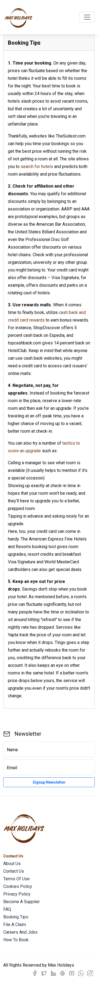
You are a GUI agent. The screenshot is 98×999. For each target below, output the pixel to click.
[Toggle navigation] (87, 17)
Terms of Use (16, 878)
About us (12, 863)
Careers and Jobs (20, 932)
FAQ (7, 909)
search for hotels (37, 166)
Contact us (13, 871)
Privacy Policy (16, 894)
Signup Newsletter (49, 782)
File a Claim (14, 924)
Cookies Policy (17, 886)
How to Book (16, 939)
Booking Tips (15, 916)
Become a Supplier (21, 901)
